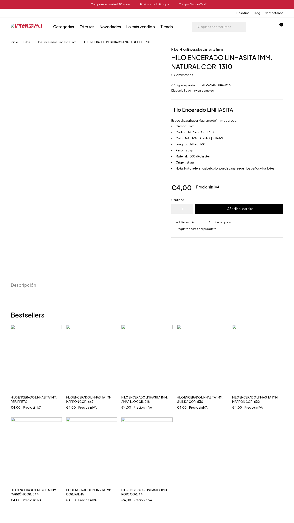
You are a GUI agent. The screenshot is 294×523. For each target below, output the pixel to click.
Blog (257, 13)
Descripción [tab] (23, 285)
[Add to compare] (217, 222)
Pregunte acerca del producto (196, 228)
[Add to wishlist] (183, 222)
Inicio (14, 42)
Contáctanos (274, 13)
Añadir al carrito (240, 208)
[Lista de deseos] (267, 26)
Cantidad (177, 200)
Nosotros (243, 13)
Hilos (26, 42)
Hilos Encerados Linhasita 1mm (56, 42)
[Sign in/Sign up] (256, 26)
